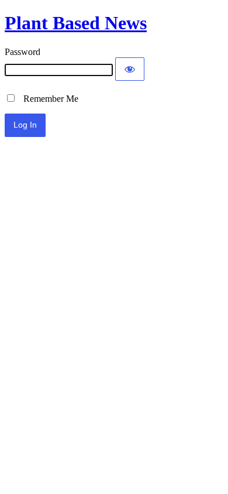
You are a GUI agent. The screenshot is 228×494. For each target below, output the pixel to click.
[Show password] (129, 69)
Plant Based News (76, 22)
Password (22, 52)
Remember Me (47, 99)
